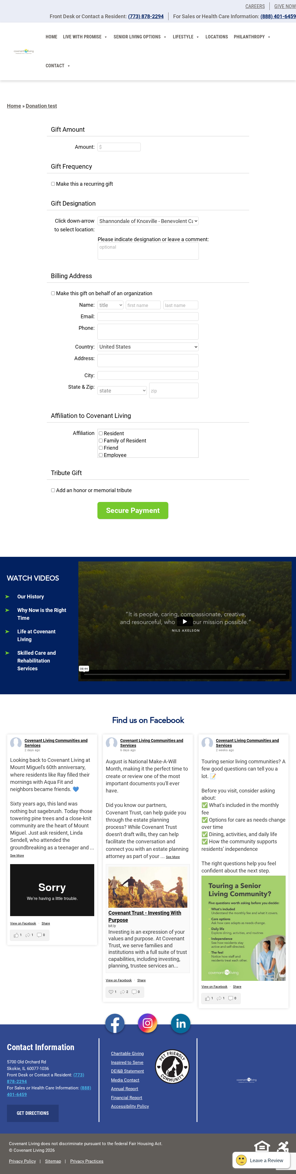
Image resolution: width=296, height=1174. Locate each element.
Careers (255, 6)
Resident (114, 433)
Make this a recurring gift (84, 184)
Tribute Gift (66, 473)
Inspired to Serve (127, 1062)
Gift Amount (68, 129)
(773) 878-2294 (146, 16)
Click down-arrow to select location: (74, 225)
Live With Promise (82, 37)
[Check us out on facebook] (114, 1024)
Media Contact (125, 1080)
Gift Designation (73, 203)
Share (46, 923)
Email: (88, 316)
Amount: (85, 147)
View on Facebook (23, 923)
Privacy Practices (86, 1161)
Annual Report (124, 1088)
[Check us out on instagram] (148, 1024)
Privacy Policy (22, 1161)
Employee (115, 455)
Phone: (87, 328)
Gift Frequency (71, 166)
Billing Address (71, 276)
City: (89, 375)
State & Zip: (81, 387)
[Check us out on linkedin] (181, 1024)
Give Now (285, 6)
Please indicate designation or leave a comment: (153, 239)
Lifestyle (183, 37)
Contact (55, 65)
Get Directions (33, 1113)
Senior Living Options (137, 37)
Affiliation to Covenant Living (91, 415)
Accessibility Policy (130, 1106)
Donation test (41, 106)
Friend (111, 448)
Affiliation (84, 433)
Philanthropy (249, 37)
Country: (85, 347)
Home (51, 37)
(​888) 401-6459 (278, 16)
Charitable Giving (127, 1053)
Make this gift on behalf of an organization (104, 293)
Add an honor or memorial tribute (94, 490)
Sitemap (53, 1161)
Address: (84, 358)
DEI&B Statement (127, 1071)
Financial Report (126, 1097)
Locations (217, 37)
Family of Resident (125, 441)
